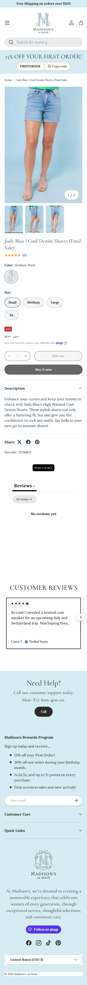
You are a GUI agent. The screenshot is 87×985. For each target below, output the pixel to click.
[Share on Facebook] (28, 442)
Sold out (58, 356)
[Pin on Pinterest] (37, 442)
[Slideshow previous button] (6, 617)
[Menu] (7, 23)
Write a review (43, 467)
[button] (81, 23)
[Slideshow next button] (80, 617)
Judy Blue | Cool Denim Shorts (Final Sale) (41, 80)
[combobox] (43, 42)
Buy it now (43, 370)
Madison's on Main (25, 974)
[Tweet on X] (19, 442)
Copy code (59, 66)
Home (8, 80)
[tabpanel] (43, 529)
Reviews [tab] (24, 485)
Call (43, 712)
